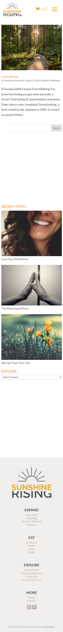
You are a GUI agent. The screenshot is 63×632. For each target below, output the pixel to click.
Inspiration (32, 514)
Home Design (31, 569)
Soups (31, 552)
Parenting (31, 518)
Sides (31, 548)
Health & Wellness (50, 80)
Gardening (31, 576)
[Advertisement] (31, 168)
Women (31, 524)
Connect (31, 600)
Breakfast (31, 542)
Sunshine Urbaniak (14, 80)
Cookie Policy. (49, 627)
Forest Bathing (9, 76)
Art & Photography (31, 573)
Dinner (31, 545)
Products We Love (32, 579)
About (31, 597)
